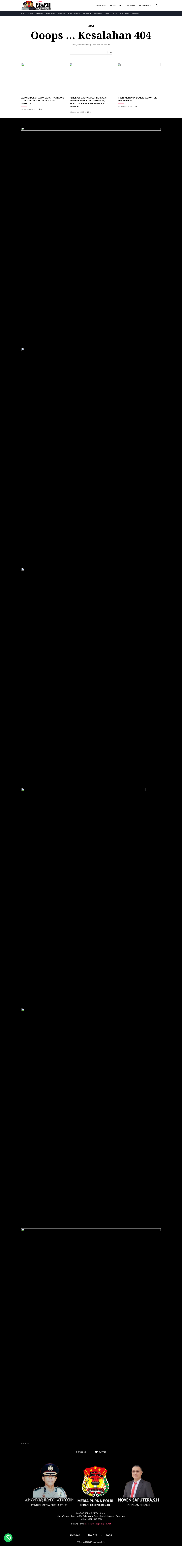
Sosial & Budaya (124, 13)
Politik (115, 13)
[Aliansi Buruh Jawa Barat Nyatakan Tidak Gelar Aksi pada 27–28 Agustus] (42, 79)
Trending (144, 5)
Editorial (30, 13)
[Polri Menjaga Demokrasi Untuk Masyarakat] (139, 79)
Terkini (131, 5)
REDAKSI (92, 1535)
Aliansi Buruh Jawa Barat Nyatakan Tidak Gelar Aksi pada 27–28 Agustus (42, 101)
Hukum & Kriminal (74, 13)
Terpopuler (116, 5)
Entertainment (50, 13)
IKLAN (109, 1535)
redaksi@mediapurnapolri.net (97, 1524)
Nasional (107, 13)
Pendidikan (39, 13)
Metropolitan (61, 13)
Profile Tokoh (135, 13)
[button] (157, 5)
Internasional (86, 13)
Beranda (101, 5)
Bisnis (23, 13)
